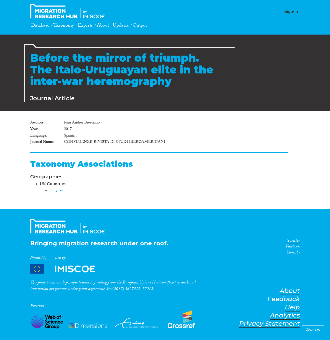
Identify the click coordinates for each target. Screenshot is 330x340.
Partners (66, 269)
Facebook (293, 247)
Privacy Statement (269, 323)
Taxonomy (63, 26)
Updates (121, 26)
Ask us (313, 330)
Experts (85, 26)
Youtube (293, 253)
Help (292, 307)
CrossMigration (69, 11)
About (103, 26)
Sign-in (291, 11)
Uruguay (56, 191)
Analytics (285, 315)
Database (40, 26)
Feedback (283, 299)
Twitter (293, 241)
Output (140, 26)
